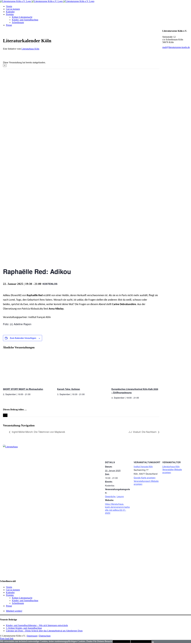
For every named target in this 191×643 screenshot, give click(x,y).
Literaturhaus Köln (30, 48)
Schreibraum (18, 603)
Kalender (10, 592)
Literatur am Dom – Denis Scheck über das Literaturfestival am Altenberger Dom (44, 630)
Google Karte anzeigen (144, 477)
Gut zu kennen (13, 590)
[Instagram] (5, 519)
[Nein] (153, 642)
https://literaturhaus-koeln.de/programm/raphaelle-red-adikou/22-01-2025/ (117, 508)
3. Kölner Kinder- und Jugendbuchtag (24, 628)
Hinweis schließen (121, 641)
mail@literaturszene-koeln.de (176, 47)
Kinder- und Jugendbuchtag (25, 600)
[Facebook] (1, 519)
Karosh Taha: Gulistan (68, 389)
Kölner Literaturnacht (22, 598)
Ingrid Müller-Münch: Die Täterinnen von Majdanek (38, 432)
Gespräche (110, 496)
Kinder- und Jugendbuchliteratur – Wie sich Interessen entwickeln (37, 625)
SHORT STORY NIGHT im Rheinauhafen (23, 389)
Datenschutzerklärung (141, 641)
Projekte (10, 595)
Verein (9, 587)
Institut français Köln (143, 466)
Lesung (120, 496)
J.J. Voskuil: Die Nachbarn (143, 432)
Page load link (6, 638)
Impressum (32, 636)
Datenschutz (45, 636)
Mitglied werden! (14, 611)
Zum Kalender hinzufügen (23, 337)
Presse (9, 606)
